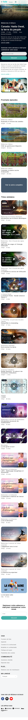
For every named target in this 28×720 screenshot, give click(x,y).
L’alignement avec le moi (9, 546)
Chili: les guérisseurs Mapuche (11, 146)
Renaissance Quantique (7, 345)
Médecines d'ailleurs (8, 23)
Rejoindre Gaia (5, 662)
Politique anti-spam (6, 650)
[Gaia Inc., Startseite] (5, 2)
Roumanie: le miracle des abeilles (12, 121)
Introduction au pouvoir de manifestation (10, 421)
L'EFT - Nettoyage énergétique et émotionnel (12, 471)
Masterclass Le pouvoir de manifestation (12, 419)
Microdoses (4, 445)
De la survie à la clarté (8, 347)
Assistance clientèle (6, 660)
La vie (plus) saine (7, 595)
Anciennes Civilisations (7, 370)
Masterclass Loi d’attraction (9, 469)
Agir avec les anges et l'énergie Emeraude (11, 244)
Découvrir (14, 58)
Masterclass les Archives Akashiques (11, 216)
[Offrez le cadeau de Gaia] (15, 2)
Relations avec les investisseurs (10, 669)
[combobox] (9, 676)
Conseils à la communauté (8, 644)
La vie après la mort (8, 446)
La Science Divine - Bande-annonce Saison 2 (13, 296)
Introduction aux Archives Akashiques (13, 218)
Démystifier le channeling (9, 323)
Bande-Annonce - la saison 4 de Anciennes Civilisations (11, 372)
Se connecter (22, 2)
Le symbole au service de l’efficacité (13, 271)
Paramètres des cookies (8, 653)
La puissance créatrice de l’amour (12, 496)
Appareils (3, 642)
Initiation (3, 395)
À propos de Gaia (6, 639)
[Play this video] (14, 207)
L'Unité (3, 397)
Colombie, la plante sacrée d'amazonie (10, 171)
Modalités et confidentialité (9, 647)
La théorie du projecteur (9, 572)
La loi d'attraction (7, 520)
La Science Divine (6, 294)
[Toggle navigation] (1, 2)
